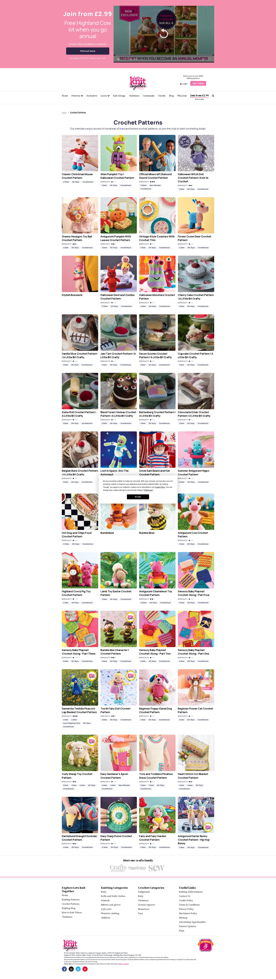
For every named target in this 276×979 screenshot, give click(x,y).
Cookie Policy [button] (160, 487)
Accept (138, 497)
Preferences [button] (148, 490)
